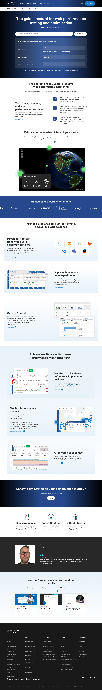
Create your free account (53, 70)
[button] (22, 3)
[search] (59, 3)
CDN (72, 385)
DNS (78, 385)
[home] (13, 631)
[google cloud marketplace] (15, 679)
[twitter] (87, 677)
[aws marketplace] (33, 679)
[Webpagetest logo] (11, 9)
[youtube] (94, 677)
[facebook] (91, 677)
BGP (69, 385)
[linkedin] (83, 677)
